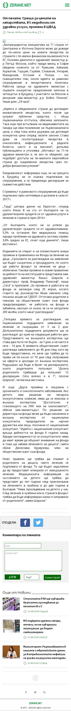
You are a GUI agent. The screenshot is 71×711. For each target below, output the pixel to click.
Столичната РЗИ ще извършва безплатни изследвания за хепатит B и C (43, 602)
